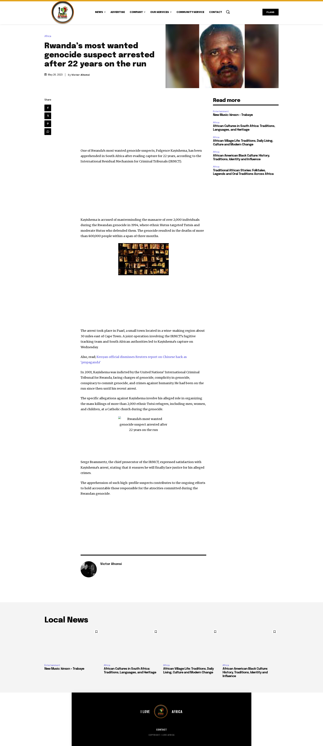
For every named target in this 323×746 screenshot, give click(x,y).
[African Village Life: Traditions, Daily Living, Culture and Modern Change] (191, 644)
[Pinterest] (47, 123)
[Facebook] (47, 108)
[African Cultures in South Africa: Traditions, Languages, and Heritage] (132, 644)
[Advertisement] (143, 123)
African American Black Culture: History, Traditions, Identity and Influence (245, 672)
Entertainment (221, 111)
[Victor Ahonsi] (89, 569)
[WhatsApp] (47, 131)
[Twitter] (47, 115)
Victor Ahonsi (80, 74)
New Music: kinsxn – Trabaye (233, 115)
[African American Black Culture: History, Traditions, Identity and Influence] (251, 644)
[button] (228, 12)
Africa (47, 36)
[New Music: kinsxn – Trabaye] (72, 644)
